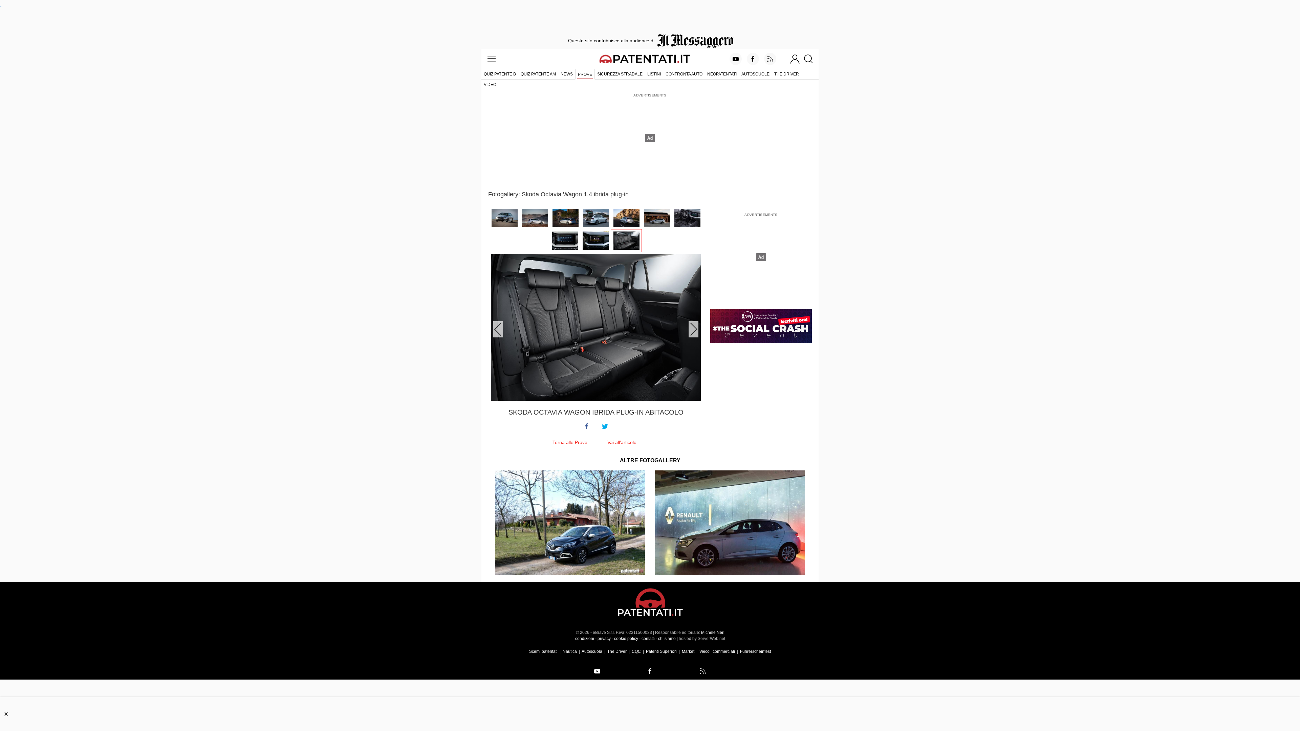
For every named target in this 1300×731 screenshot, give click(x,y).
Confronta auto (684, 74)
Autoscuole (755, 74)
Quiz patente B (500, 74)
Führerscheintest (755, 651)
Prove (585, 74)
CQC (636, 651)
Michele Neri (712, 632)
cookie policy (626, 638)
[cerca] (811, 58)
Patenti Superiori (661, 651)
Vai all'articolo (621, 442)
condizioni (584, 638)
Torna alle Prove (569, 442)
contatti (648, 638)
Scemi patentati (543, 651)
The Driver (786, 74)
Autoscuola (592, 651)
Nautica (570, 651)
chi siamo (667, 638)
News (567, 74)
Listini (654, 74)
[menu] (491, 58)
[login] (795, 58)
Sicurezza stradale (620, 74)
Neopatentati (722, 74)
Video (490, 84)
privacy (604, 638)
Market (688, 651)
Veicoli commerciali (717, 651)
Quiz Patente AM (538, 74)
